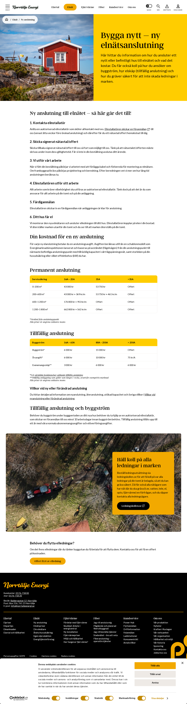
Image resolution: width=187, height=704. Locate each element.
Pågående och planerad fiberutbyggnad (105, 627)
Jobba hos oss (160, 652)
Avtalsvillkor (129, 642)
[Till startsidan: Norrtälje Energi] (25, 7)
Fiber (102, 7)
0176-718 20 (15, 595)
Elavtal (55, 7)
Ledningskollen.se (131, 505)
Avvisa (155, 682)
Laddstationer (130, 636)
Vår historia (159, 642)
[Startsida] (6, 19)
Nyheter (158, 626)
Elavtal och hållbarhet (14, 632)
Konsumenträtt (130, 639)
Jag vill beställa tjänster (105, 632)
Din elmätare (39, 629)
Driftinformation (131, 629)
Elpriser (7, 622)
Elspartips (8, 626)
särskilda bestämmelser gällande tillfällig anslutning (59, 375)
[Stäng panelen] (182, 663)
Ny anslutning (40, 622)
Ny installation (71, 632)
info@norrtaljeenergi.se (22, 606)
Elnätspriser (39, 626)
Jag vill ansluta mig (103, 622)
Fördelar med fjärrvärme (75, 622)
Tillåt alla (155, 665)
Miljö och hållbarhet (73, 638)
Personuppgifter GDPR (14, 656)
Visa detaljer (157, 698)
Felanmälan (128, 632)
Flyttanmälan (129, 626)
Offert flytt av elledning (47, 561)
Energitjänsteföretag (43, 639)
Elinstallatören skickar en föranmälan (126, 129)
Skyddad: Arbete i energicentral (72, 627)
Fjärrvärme (87, 7)
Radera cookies (68, 656)
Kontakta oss (160, 649)
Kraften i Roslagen (163, 629)
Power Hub (128, 622)
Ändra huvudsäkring (43, 632)
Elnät (70, 7)
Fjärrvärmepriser (72, 635)
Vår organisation (162, 636)
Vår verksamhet (161, 632)
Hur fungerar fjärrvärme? (76, 642)
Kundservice (116, 7)
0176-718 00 (22, 593)
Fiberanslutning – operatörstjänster (102, 639)
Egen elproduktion (42, 636)
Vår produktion (161, 622)
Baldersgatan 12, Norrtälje (24, 600)
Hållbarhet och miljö (163, 639)
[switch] (85, 698)
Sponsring (158, 646)
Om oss (132, 7)
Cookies (33, 656)
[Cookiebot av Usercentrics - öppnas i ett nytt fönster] (19, 698)
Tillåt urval (155, 674)
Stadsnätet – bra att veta (106, 635)
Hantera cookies (49, 656)
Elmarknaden (10, 629)
